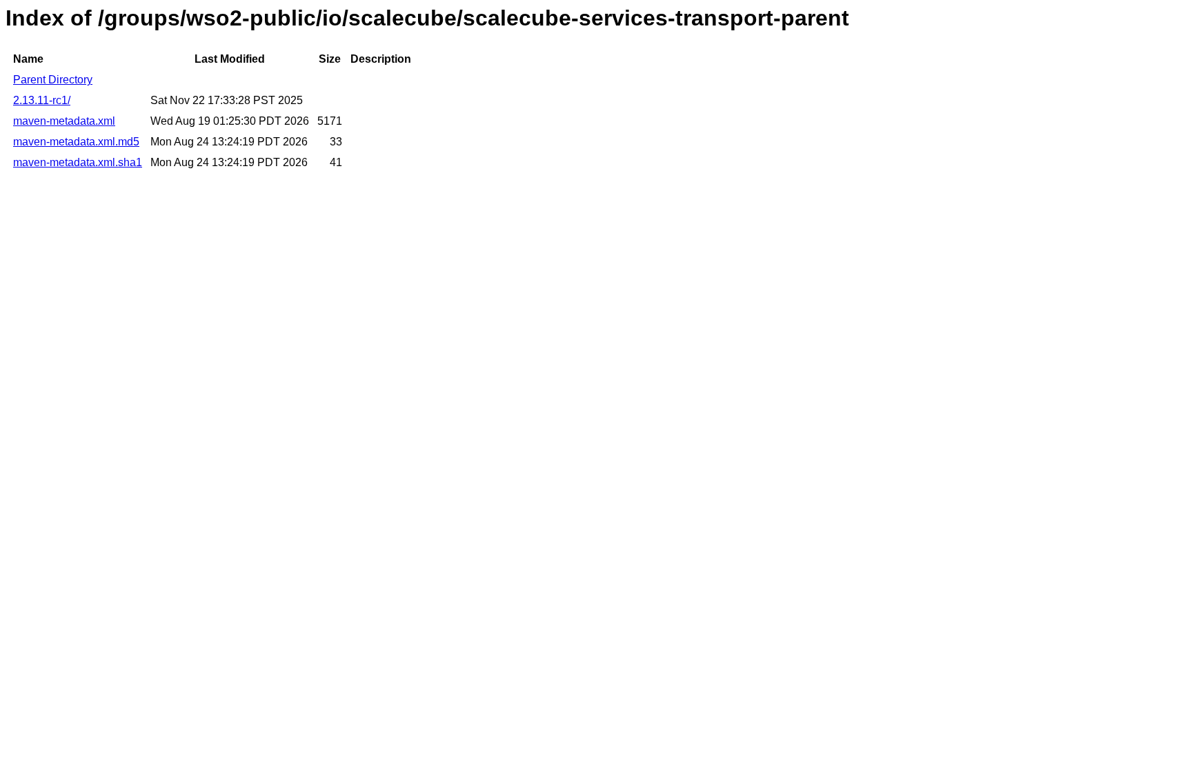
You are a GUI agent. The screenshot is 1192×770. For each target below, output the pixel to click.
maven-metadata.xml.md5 (76, 142)
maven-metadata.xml (64, 121)
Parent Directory (52, 79)
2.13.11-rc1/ (41, 100)
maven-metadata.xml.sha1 (77, 162)
